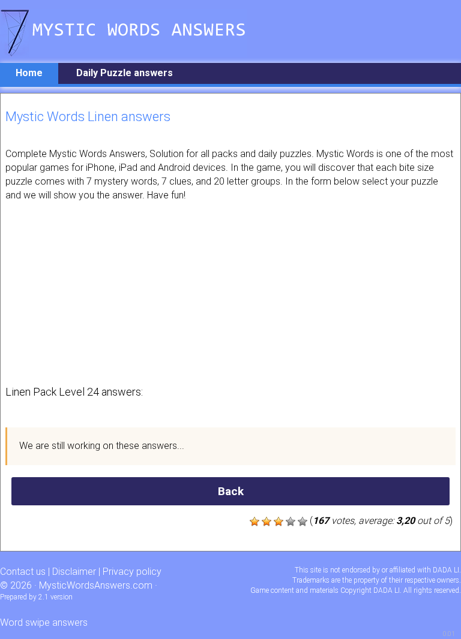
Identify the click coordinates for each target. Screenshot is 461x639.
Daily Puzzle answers (124, 73)
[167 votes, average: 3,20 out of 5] (254, 521)
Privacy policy (132, 571)
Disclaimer (74, 571)
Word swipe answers (44, 622)
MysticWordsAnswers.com (95, 585)
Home (29, 73)
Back (231, 491)
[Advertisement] (230, 292)
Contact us (23, 571)
